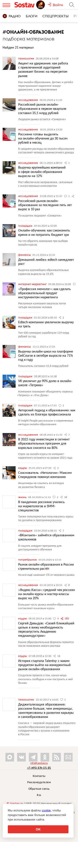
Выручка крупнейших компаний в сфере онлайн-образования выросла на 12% (42, 172)
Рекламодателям (39, 782)
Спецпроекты (55, 16)
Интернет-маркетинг (32, 284)
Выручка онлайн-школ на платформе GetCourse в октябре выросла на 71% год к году (45, 356)
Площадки (25, 225)
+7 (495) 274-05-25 (39, 767)
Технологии (26, 58)
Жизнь (22, 497)
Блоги (31, 16)
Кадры (23, 467)
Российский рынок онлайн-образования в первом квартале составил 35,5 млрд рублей (42, 109)
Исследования (28, 100)
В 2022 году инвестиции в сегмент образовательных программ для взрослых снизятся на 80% (44, 444)
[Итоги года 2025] (41, 4)
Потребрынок (27, 559)
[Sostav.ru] (25, 5)
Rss (39, 795)
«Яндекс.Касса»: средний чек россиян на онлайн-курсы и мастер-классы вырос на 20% (46, 594)
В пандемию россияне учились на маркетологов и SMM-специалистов (41, 506)
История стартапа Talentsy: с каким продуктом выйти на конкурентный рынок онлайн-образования (44, 665)
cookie (46, 810)
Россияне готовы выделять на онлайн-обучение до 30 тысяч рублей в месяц (43, 138)
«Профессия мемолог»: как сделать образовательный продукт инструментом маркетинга (44, 293)
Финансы (24, 254)
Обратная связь (39, 789)
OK (38, 829)
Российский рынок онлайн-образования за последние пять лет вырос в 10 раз (45, 205)
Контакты (39, 776)
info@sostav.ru (39, 763)
